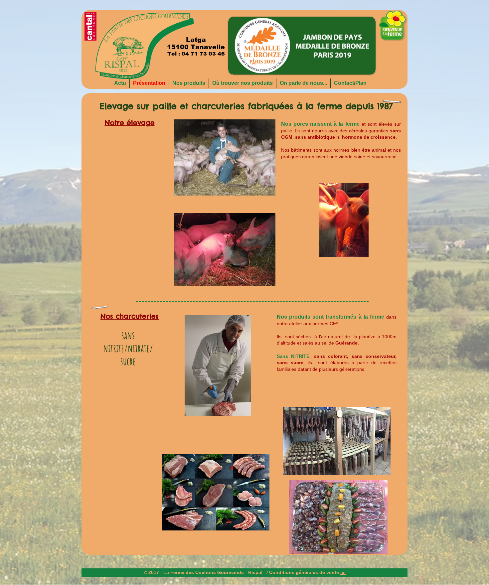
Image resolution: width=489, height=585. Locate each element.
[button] (302, 45)
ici (343, 572)
